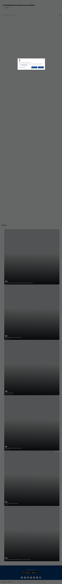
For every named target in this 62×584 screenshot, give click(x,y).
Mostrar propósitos (22, 67)
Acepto (41, 67)
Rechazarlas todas (34, 67)
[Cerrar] (44, 59)
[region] (31, 64)
